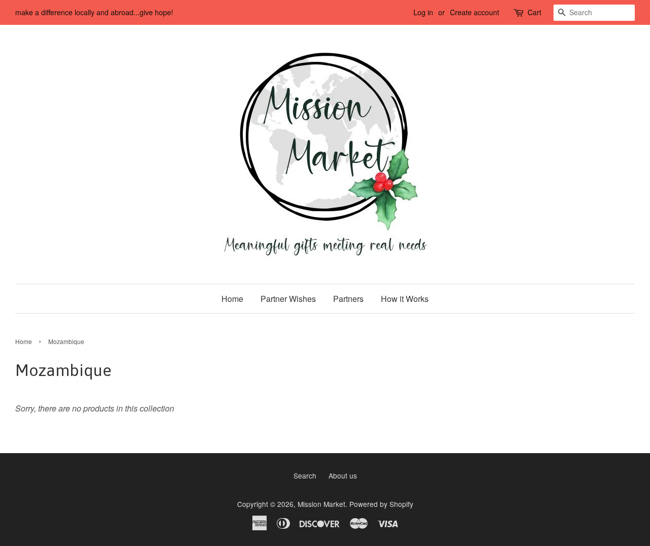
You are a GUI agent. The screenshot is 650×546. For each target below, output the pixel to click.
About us (343, 475)
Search (305, 475)
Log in (423, 12)
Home (232, 298)
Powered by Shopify (381, 504)
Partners (348, 298)
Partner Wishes (288, 298)
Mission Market (321, 504)
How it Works (405, 298)
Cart (534, 12)
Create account (474, 12)
